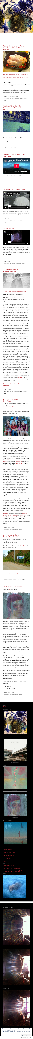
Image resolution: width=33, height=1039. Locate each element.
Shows (5, 861)
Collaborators (7, 858)
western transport (15, 98)
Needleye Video (8, 228)
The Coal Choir (22, 515)
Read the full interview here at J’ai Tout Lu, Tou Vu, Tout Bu (15, 77)
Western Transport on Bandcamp (10, 573)
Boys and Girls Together (11, 220)
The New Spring (18, 463)
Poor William (15, 515)
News (13, 96)
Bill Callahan (7, 460)
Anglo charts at (23, 545)
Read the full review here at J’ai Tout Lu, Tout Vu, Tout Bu (15, 74)
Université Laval (7, 581)
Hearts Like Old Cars (15, 181)
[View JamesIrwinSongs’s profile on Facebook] (3, 706)
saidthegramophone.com (21, 147)
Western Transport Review (12, 587)
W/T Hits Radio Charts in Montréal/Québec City (12, 536)
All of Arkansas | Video (9, 865)
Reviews (16, 96)
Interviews (10, 96)
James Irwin (5, 513)
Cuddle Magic (19, 461)
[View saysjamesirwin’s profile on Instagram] (7, 706)
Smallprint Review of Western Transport (10, 270)
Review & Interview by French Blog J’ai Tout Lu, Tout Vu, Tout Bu (14, 48)
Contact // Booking (8, 860)
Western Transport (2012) (9, 855)
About (5, 857)
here (25, 137)
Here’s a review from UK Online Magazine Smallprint (14, 291)
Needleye (13, 147)
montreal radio (20, 579)
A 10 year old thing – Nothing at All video (12, 868)
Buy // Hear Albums (8, 849)
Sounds (9, 145)
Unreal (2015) (7, 854)
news (25, 579)
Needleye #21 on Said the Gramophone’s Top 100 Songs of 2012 (13, 108)
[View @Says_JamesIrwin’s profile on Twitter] (5, 706)
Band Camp (9, 520)
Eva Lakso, (10, 410)
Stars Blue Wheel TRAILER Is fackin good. (12, 867)
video (17, 263)
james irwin (9, 98)
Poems (5, 851)
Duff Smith (9, 181)
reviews (13, 529)
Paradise (9, 515)
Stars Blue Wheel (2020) (9, 852)
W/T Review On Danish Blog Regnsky (11, 400)
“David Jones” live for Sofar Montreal (12, 871)
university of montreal (14, 581)
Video (9, 179)
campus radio (9, 579)
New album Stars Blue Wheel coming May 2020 (14, 870)
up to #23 (14, 541)
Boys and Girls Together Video (14, 190)
